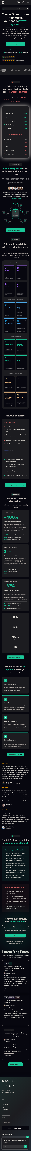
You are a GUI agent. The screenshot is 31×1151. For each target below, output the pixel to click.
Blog (3, 1107)
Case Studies (5, 1104)
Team (3, 1102)
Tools (3, 1099)
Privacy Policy (5, 1120)
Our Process (5, 1097)
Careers (4, 1112)
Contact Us (5, 1109)
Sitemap (3, 1117)
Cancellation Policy (6, 1122)
